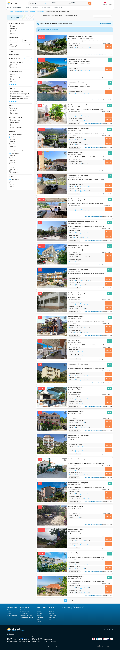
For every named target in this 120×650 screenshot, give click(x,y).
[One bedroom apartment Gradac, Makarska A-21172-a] (52, 586)
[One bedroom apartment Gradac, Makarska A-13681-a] (52, 397)
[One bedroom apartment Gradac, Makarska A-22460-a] (52, 421)
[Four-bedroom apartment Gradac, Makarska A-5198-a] (52, 278)
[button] (37, 3)
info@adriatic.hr (23, 638)
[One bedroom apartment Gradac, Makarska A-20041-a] (52, 562)
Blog (50, 619)
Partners (68, 607)
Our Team (51, 613)
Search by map (14, 17)
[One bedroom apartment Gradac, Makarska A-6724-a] (52, 373)
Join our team (52, 615)
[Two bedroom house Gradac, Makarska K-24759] (52, 515)
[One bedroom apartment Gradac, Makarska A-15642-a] (52, 538)
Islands (39, 615)
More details (13, 84)
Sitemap (47, 646)
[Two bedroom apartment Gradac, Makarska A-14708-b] (52, 254)
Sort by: (91, 16)
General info (52, 617)
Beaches (39, 621)
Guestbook (51, 611)
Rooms (9, 613)
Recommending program (26, 617)
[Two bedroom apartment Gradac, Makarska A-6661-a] (52, 326)
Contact (11, 634)
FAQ (43, 646)
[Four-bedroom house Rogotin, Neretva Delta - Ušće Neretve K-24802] (52, 68)
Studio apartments (12, 615)
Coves (38, 619)
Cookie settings (53, 646)
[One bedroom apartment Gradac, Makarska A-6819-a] (52, 231)
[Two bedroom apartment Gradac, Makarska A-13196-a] (52, 208)
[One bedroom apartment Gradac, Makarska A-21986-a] (52, 114)
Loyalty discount (24, 613)
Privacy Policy (38, 646)
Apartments (10, 609)
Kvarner (39, 611)
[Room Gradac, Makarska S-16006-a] (52, 349)
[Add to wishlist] (65, 37)
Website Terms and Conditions (27, 646)
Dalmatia (39, 613)
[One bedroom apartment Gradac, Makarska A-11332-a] (52, 302)
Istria (38, 609)
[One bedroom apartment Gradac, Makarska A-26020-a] (52, 184)
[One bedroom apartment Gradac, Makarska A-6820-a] (52, 492)
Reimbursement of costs (26, 615)
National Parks (40, 617)
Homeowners (79, 607)
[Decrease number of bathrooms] (25, 55)
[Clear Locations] (45, 3)
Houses (9, 611)
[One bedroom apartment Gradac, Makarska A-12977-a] (52, 468)
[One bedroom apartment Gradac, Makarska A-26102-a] (52, 444)
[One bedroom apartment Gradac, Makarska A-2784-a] (52, 138)
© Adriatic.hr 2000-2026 (13, 646)
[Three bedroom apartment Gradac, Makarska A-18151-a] (52, 161)
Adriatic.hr (51, 609)
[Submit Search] (89, 3)
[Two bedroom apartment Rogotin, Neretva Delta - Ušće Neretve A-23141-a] (52, 91)
